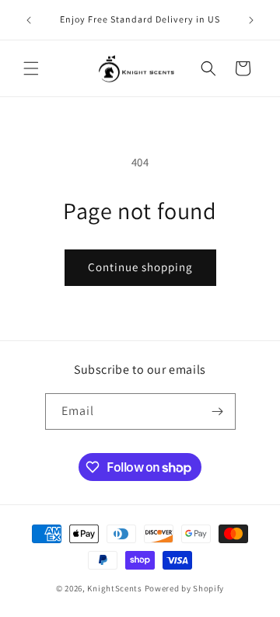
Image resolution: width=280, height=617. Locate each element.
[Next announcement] (251, 20)
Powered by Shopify (185, 588)
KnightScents (114, 588)
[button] (31, 68)
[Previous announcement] (29, 20)
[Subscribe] (218, 411)
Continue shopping (140, 267)
